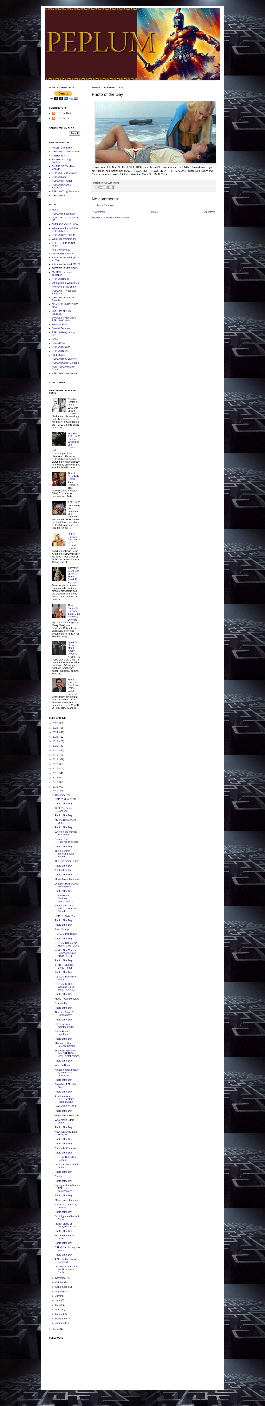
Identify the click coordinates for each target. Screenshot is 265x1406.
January (59, 1323)
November (61, 1278)
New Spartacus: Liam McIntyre (66, 1133)
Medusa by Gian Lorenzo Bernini (65, 1044)
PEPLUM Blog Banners (64, 358)
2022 (56, 741)
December (61, 795)
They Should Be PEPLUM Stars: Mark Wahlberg (74, 611)
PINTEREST (58, 155)
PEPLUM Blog (63, 113)
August (59, 1291)
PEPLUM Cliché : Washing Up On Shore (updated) (65, 987)
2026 (56, 723)
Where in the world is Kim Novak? (66, 833)
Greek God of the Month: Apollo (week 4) (73, 648)
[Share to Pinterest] (113, 187)
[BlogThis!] (101, 187)
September (61, 1287)
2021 (56, 746)
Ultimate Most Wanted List (65, 283)
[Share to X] (105, 187)
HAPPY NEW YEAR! (65, 799)
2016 (56, 768)
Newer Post (99, 212)
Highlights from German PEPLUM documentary (67, 1188)
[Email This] (97, 187)
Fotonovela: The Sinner (64, 286)
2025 (56, 728)
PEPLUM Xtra (59, 177)
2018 (56, 759)
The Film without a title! (67, 861)
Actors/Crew (58, 343)
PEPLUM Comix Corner (64, 373)
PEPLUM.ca (58, 195)
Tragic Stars (58, 355)
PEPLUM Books (60, 279)
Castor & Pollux (63, 870)
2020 (56, 750)
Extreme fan (61, 1003)
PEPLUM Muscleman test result (66, 1260)
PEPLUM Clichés (61, 347)
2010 (56, 1329)
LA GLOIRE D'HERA (65, 1106)
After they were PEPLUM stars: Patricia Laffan (64, 1099)
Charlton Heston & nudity (73, 402)
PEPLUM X (74, 502)
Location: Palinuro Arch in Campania (67, 885)
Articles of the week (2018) (66, 264)
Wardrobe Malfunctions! (64, 239)
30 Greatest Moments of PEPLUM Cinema (64, 319)
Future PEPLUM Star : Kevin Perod (74, 538)
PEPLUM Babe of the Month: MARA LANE (67, 944)
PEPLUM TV (62, 118)
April (58, 1309)
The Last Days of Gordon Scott (64, 1013)
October (59, 1282)
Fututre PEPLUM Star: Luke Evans (73, 683)
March (58, 1314)
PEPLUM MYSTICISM (63, 235)
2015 (56, 773)
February (60, 1318)
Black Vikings (62, 929)
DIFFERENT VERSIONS (65, 268)
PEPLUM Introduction (63, 213)
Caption (59, 1176)
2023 (56, 736)
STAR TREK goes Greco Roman (64, 966)
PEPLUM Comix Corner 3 (65, 363)
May (57, 1305)
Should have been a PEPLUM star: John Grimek (66, 908)
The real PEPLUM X (62, 253)
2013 (56, 782)
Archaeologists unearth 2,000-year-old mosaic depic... (67, 1072)
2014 (56, 777)
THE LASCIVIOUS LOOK (65, 224)
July (57, 1296)
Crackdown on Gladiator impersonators (64, 898)
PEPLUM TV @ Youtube (64, 173)
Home (154, 212)
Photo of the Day (63, 803)
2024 (56, 732)
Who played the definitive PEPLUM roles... (65, 229)
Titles (55, 339)
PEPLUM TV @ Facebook (65, 191)
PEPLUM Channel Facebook (61, 186)
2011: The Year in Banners (64, 809)
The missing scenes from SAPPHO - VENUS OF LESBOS (67, 1053)
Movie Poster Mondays (67, 879)
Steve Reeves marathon (62, 1033)
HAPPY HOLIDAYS (65, 916)
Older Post (209, 212)
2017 (56, 764)
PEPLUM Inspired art (66, 934)
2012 (56, 786)
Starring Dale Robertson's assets (66, 840)
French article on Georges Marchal (65, 1225)
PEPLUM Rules (60, 351)
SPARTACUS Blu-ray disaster (66, 1206)
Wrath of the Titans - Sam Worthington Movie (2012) (65, 953)
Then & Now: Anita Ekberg (73, 476)
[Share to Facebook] (109, 187)
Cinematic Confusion (66, 1148)
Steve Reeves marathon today (64, 1025)
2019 (56, 755)
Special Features (61, 328)
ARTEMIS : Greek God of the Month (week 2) (73, 574)
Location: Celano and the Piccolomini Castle (66, 1269)
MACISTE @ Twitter (62, 147)
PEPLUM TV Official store (65, 151)
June (58, 1300)
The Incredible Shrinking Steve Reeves (64, 854)
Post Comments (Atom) (118, 217)
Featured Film (59, 324)
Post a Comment (105, 205)
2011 (56, 791)
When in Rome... (63, 1065)
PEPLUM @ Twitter (62, 181)
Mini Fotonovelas (61, 249)
